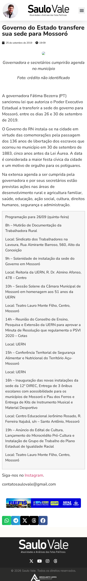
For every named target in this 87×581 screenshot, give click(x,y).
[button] (81, 10)
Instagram (33, 475)
